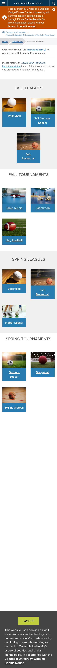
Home (5, 41)
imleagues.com (35, 49)
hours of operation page (22, 26)
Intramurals (17, 41)
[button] (53, 9)
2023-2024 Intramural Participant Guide (24, 64)
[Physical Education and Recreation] (28, 33)
